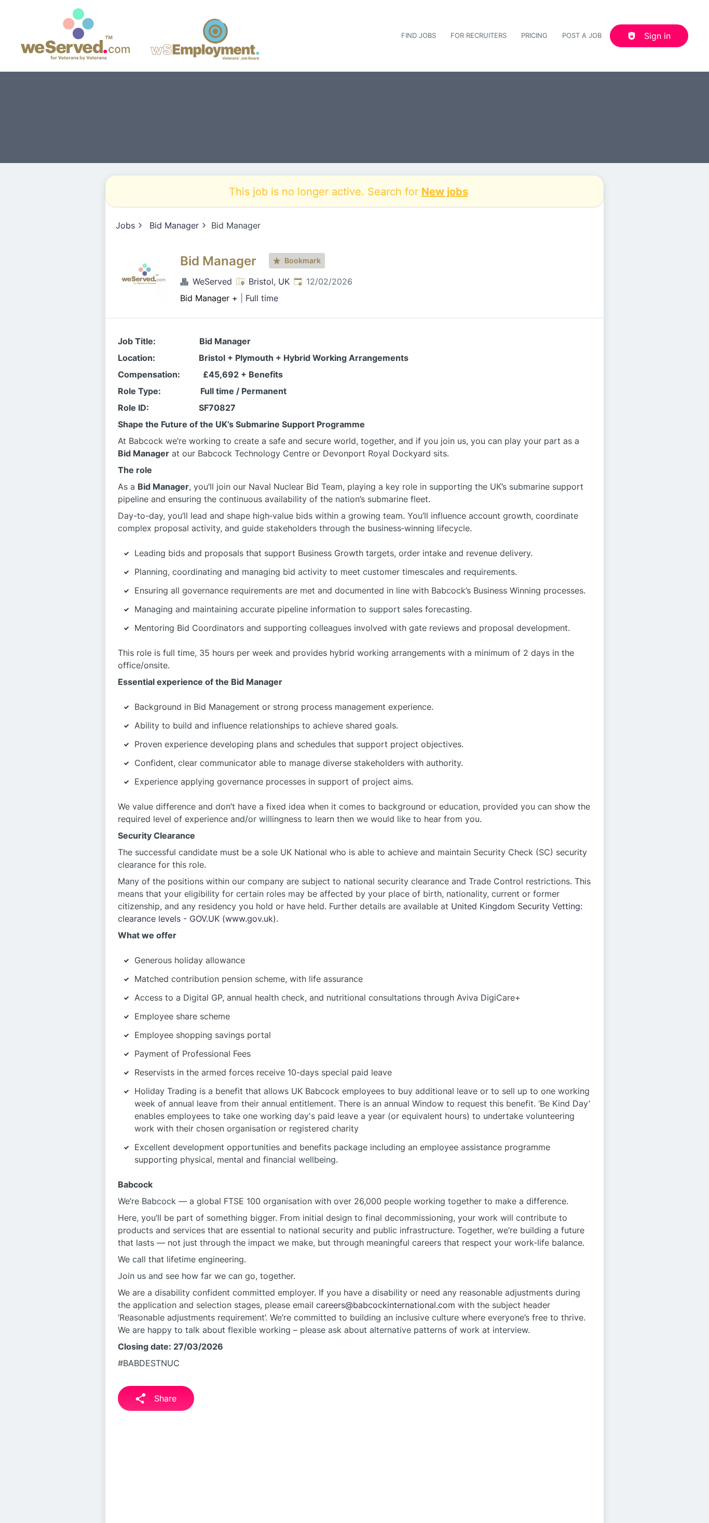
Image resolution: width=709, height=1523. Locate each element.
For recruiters (479, 35)
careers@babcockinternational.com (385, 1305)
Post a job (582, 35)
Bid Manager (174, 225)
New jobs (444, 191)
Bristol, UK (269, 281)
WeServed (212, 281)
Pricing (534, 35)
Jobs (125, 225)
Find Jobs (418, 35)
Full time (262, 298)
